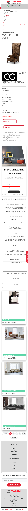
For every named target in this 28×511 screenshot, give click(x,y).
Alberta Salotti (11, 357)
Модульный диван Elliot (9, 426)
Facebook (14, 505)
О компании (7, 10)
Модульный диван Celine (9, 355)
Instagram (14, 503)
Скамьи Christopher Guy (8, 95)
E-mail (8, 184)
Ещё (14, 457)
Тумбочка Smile (7, 319)
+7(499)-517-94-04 (15, 5)
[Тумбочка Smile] (13, 304)
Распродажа (14, 450)
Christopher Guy (6, 90)
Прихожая (14, 467)
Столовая (14, 464)
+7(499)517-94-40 (11, 82)
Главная (14, 447)
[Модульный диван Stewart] (13, 375)
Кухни (14, 465)
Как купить (14, 451)
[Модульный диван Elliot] (14, 410)
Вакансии (14, 453)
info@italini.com (6, 83)
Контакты (7, 12)
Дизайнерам (7, 13)
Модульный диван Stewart (9, 390)
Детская (14, 468)
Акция (7, 15)
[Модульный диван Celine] (14, 340)
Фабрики (14, 448)
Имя (8, 182)
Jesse (9, 428)
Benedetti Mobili (12, 322)
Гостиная (14, 461)
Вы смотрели (18, 509)
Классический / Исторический (10, 108)
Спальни (14, 462)
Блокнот (4, 509)
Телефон (9, 187)
